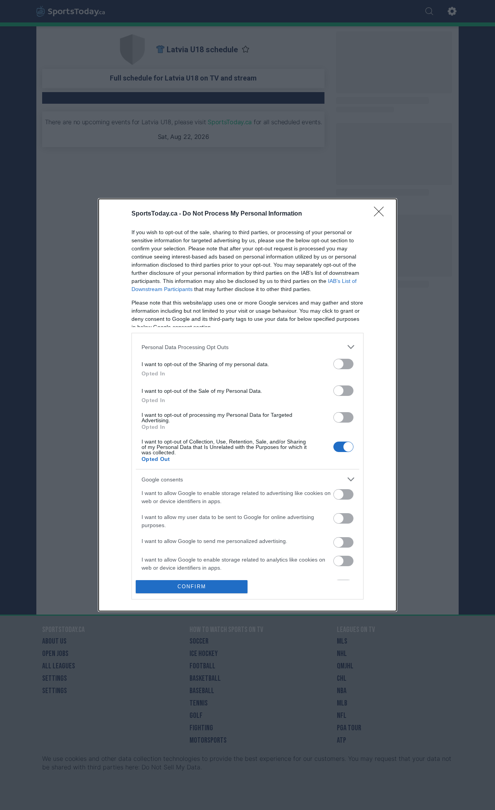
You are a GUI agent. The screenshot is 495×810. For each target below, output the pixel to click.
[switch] (343, 364)
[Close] (381, 214)
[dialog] (247, 405)
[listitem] (247, 347)
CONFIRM (192, 586)
